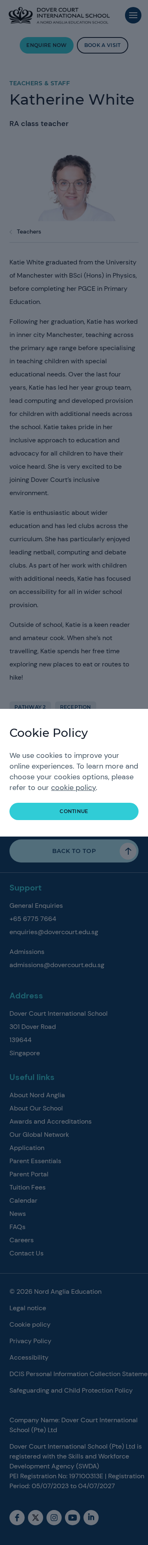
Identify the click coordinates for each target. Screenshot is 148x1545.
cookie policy (73, 787)
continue (74, 811)
